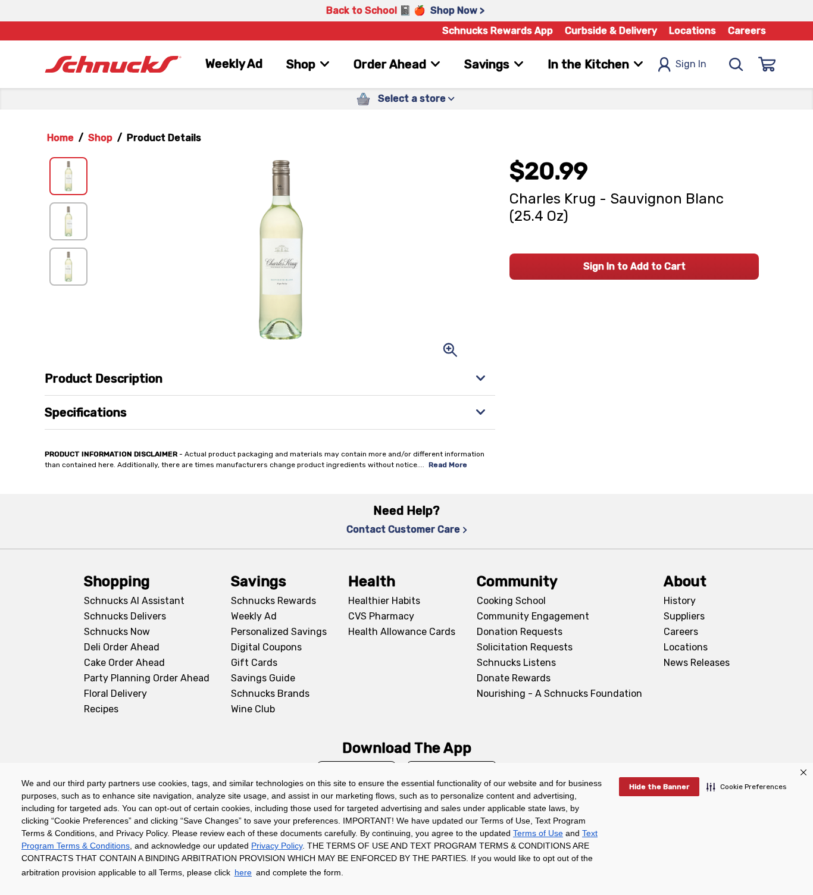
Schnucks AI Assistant (134, 600)
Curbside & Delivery (611, 30)
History (680, 600)
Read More (448, 465)
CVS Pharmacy (381, 616)
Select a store (412, 98)
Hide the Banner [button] (659, 787)
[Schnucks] (113, 64)
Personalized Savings (279, 631)
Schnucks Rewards (273, 600)
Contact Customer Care (403, 529)
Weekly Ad (233, 64)
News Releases (697, 662)
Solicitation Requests (525, 647)
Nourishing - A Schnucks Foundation (559, 693)
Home (60, 137)
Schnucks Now (117, 631)
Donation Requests (519, 631)
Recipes (101, 709)
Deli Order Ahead (122, 647)
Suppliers (684, 616)
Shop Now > (457, 10)
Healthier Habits (384, 600)
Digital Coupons (266, 647)
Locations (692, 30)
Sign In (691, 64)
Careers (747, 30)
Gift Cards (254, 662)
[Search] (736, 64)
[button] (746, 786)
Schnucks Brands (270, 693)
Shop (100, 137)
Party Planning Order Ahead (146, 678)
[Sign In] (767, 64)
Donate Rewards (514, 678)
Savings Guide (263, 678)
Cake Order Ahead (124, 662)
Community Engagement (533, 616)
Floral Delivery (115, 693)
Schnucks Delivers (125, 616)
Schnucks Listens (516, 662)
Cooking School (511, 600)
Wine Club (253, 709)
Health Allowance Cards (401, 631)
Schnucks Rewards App (497, 30)
